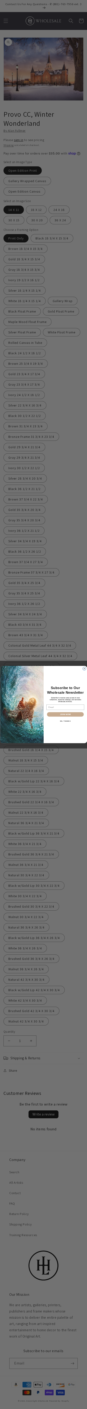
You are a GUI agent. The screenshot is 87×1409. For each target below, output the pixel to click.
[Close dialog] (84, 668)
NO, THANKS (65, 721)
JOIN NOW (65, 714)
